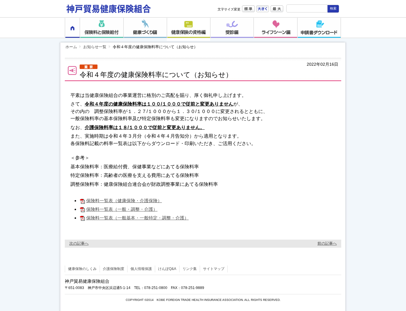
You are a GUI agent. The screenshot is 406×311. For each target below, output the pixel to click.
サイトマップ (213, 269)
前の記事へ (327, 243)
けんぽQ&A (167, 269)
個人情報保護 (141, 269)
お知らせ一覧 (94, 47)
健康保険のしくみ (82, 269)
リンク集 (189, 269)
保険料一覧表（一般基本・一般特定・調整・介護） (137, 217)
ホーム (71, 47)
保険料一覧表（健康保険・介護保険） (124, 200)
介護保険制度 (113, 269)
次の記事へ (79, 243)
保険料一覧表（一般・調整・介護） (122, 209)
